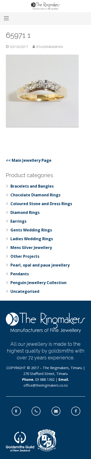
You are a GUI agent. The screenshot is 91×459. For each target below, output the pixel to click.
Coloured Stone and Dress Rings (41, 203)
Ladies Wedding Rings (31, 238)
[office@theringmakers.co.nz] (58, 411)
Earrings (18, 221)
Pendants (19, 274)
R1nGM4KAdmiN (49, 46)
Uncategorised (24, 291)
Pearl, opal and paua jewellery (40, 265)
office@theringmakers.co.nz (46, 385)
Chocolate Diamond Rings (35, 195)
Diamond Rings (25, 212)
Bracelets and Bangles (32, 186)
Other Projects (24, 256)
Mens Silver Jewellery (31, 247)
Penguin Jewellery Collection (38, 282)
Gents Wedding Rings (31, 230)
